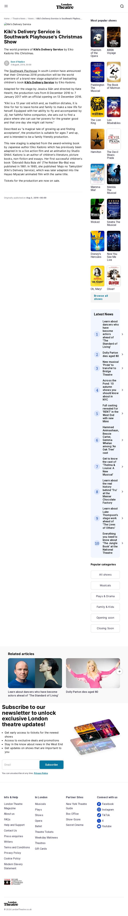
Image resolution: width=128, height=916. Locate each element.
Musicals (105, 585)
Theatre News (19, 18)
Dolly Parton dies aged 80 (82, 691)
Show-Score (73, 819)
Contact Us (10, 830)
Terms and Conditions (17, 847)
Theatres (40, 843)
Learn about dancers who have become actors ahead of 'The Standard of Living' (33, 693)
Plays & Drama (105, 596)
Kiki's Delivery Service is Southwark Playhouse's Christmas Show (68, 18)
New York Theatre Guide (76, 806)
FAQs (7, 819)
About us (9, 813)
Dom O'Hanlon (18, 62)
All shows (105, 574)
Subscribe (51, 764)
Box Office (72, 813)
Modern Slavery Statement (13, 866)
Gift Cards (41, 848)
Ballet (38, 826)
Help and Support (14, 825)
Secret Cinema (74, 825)
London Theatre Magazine (13, 806)
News (31, 18)
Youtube (107, 826)
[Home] (65, 6)
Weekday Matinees (46, 837)
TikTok (106, 815)
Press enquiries (13, 836)
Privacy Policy (41, 773)
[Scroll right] (119, 671)
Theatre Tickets (44, 831)
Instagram (108, 809)
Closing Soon (105, 628)
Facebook (108, 804)
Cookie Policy (12, 858)
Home (7, 18)
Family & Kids (105, 606)
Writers (8, 841)
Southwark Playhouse (23, 71)
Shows (39, 815)
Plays (38, 809)
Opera (38, 820)
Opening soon (105, 617)
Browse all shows (101, 297)
